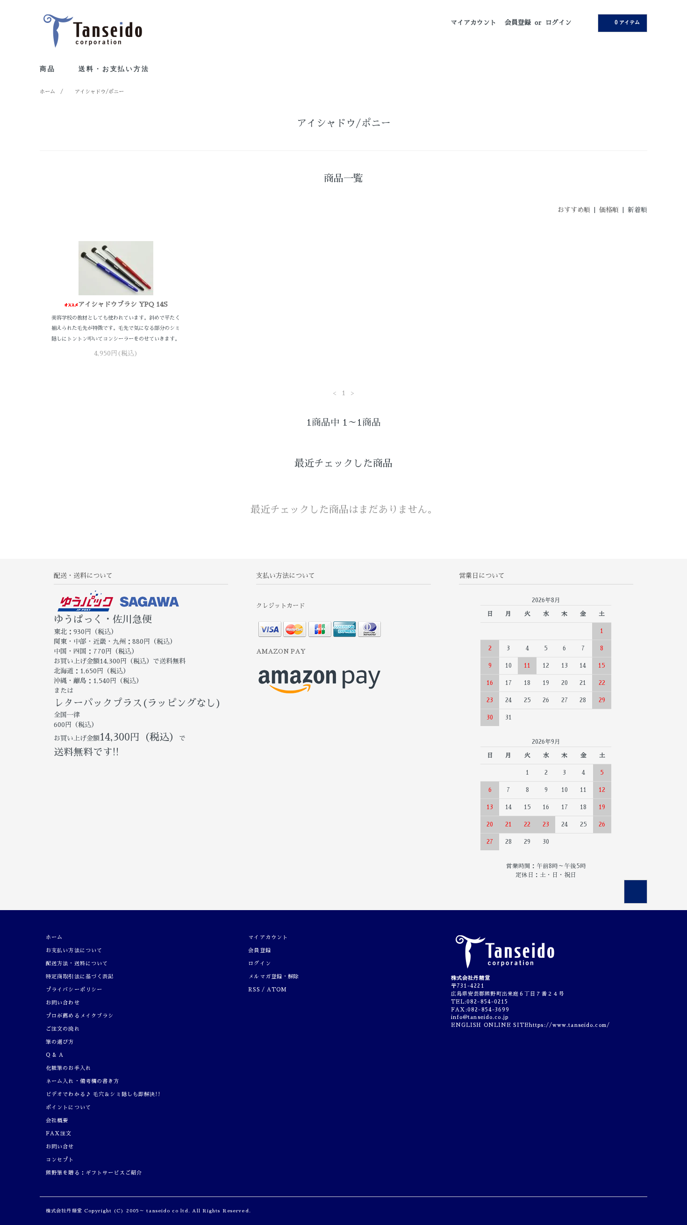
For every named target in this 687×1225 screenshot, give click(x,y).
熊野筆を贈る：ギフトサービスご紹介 (94, 1172)
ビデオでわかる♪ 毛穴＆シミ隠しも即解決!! (103, 1094)
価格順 (609, 210)
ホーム (47, 91)
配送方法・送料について (77, 963)
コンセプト (60, 1159)
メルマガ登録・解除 (273, 976)
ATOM (277, 989)
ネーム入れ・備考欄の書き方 (83, 1081)
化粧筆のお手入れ (68, 1068)
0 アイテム (627, 22)
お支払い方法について (74, 950)
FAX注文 (59, 1133)
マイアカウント (473, 22)
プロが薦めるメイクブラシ (80, 1015)
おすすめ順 (574, 210)
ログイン (558, 22)
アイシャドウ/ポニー (99, 91)
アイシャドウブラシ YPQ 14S (123, 304)
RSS (253, 989)
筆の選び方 (60, 1042)
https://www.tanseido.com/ (569, 1025)
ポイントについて (68, 1107)
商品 (49, 68)
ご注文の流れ (63, 1029)
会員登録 (518, 22)
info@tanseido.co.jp (479, 1017)
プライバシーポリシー (74, 989)
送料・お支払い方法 (114, 68)
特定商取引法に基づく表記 (80, 976)
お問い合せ (60, 1146)
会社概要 (57, 1120)
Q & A (55, 1055)
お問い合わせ (63, 1002)
